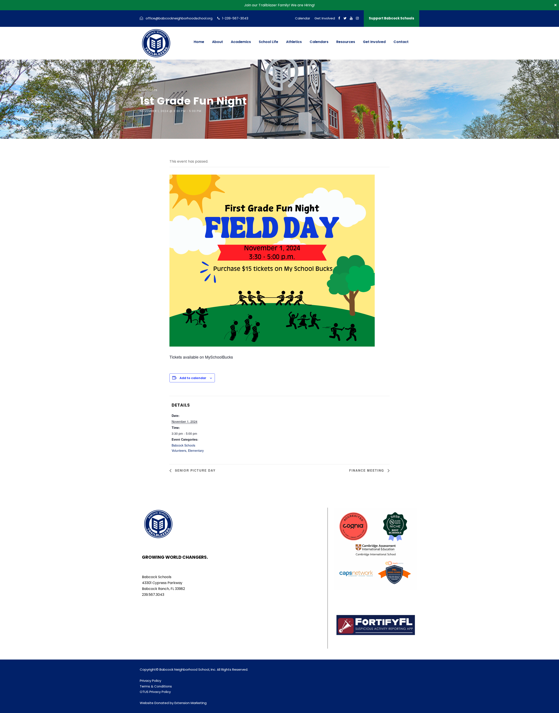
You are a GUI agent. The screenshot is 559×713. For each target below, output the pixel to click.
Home (199, 41)
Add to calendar (192, 378)
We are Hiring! (303, 5)
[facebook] (339, 18)
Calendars (319, 41)
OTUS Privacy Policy (155, 691)
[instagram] (357, 18)
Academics (241, 41)
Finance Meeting (367, 470)
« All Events (148, 90)
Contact (401, 41)
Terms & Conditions (156, 686)
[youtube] (351, 18)
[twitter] (345, 18)
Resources (345, 41)
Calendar (302, 18)
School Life (268, 41)
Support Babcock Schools (391, 18)
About (217, 41)
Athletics (294, 41)
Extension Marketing (190, 703)
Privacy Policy (150, 680)
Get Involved (324, 18)
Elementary (196, 450)
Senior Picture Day (195, 470)
